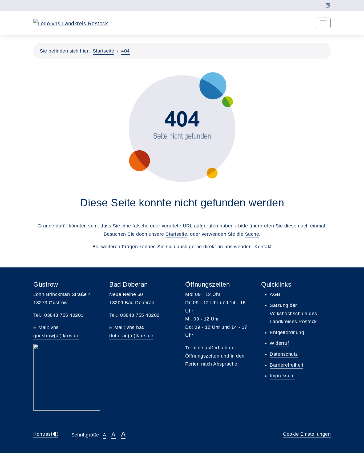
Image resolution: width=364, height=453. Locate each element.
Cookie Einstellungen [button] (307, 434)
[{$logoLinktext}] (70, 23)
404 (125, 51)
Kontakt (263, 246)
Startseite (103, 51)
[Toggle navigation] (323, 23)
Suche (252, 234)
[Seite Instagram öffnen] (328, 5)
